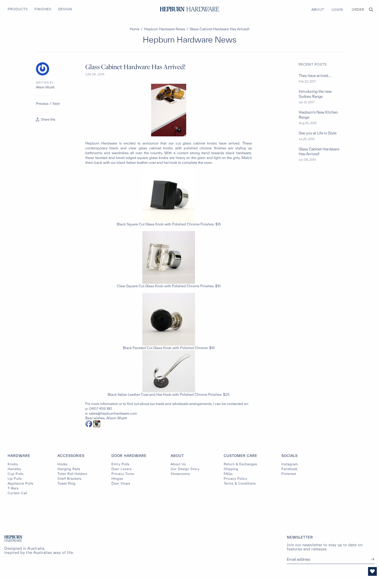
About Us (178, 464)
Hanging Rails (68, 469)
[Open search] (371, 9)
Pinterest (288, 474)
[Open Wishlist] (372, 571)
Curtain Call (17, 493)
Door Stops (120, 483)
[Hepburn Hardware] (189, 9)
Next (56, 103)
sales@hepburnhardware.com (113, 413)
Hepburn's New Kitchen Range (318, 114)
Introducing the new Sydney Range (315, 93)
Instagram (289, 464)
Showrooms (180, 474)
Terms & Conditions (240, 483)
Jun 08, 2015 (95, 74)
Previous (42, 103)
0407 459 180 (100, 408)
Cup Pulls (15, 474)
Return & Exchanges (240, 464)
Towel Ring (66, 483)
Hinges (117, 478)
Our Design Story (185, 469)
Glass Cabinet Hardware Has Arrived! (319, 151)
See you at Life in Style (317, 133)
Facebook (289, 469)
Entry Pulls (120, 464)
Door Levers (121, 469)
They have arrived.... (315, 75)
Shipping (231, 469)
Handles (14, 469)
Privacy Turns (122, 474)
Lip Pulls (15, 478)
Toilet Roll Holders (72, 474)
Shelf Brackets (69, 478)
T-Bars (13, 488)
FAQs (228, 474)
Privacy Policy (236, 478)
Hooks (62, 464)
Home (134, 29)
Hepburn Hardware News (164, 29)
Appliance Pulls (20, 483)
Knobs (13, 464)
